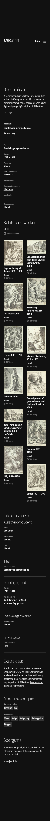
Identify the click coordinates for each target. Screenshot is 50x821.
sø (15, 708)
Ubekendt (8, 189)
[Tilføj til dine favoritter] (11, 113)
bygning (8, 708)
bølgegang (24, 718)
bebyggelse (37, 718)
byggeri (7, 724)
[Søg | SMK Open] (12, 41)
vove (6, 718)
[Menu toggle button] (45, 41)
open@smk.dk (10, 761)
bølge (14, 718)
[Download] (6, 113)
